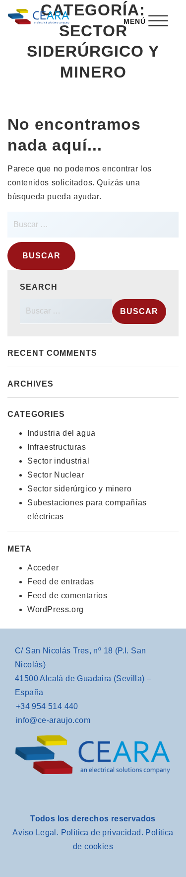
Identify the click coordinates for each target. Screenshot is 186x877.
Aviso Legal (34, 832)
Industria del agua (61, 433)
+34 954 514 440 (47, 706)
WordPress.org (55, 609)
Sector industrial (58, 461)
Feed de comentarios (67, 595)
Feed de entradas (60, 581)
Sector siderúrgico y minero (79, 488)
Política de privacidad (101, 832)
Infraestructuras (56, 447)
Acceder (43, 567)
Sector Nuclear (55, 475)
